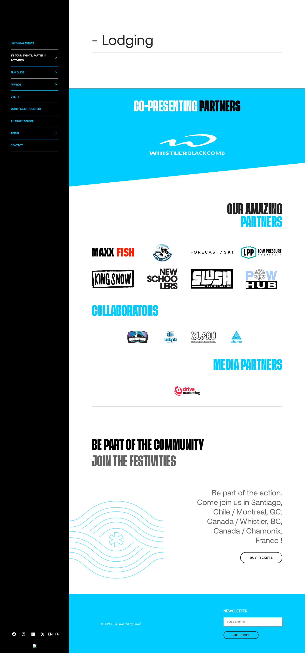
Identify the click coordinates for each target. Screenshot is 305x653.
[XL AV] (203, 336)
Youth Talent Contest (26, 108)
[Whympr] (236, 336)
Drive (137, 623)
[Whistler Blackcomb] (187, 144)
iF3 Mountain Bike (22, 120)
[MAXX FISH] (113, 252)
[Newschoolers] (162, 278)
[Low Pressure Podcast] (261, 252)
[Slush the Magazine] (212, 278)
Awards (16, 84)
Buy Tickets (261, 557)
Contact (17, 145)
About (15, 133)
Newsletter (235, 610)
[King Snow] (113, 278)
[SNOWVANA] (137, 336)
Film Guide (17, 72)
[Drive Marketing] (187, 391)
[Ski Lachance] (162, 252)
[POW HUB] (261, 278)
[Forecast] (212, 252)
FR (57, 634)
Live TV (15, 96)
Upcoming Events (22, 43)
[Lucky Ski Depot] (170, 336)
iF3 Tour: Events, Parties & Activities (28, 58)
